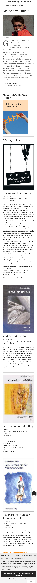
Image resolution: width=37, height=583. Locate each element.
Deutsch (29, 581)
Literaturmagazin (8, 5)
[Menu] (2, 2)
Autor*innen (19, 5)
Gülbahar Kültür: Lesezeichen (13, 105)
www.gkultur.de (10, 89)
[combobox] (31, 581)
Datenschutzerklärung (19, 558)
